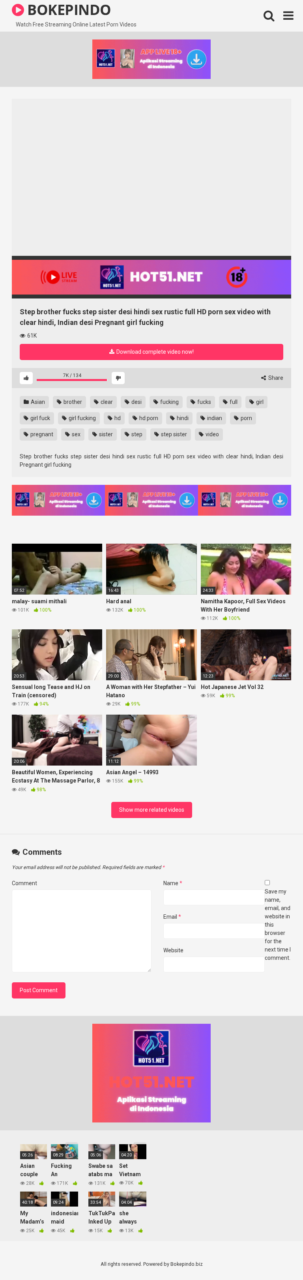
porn (245, 418)
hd (117, 418)
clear (106, 402)
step (136, 434)
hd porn (148, 418)
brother (72, 402)
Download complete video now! (154, 352)
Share (275, 378)
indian (214, 418)
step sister (173, 434)
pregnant (41, 434)
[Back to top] (276, 1256)
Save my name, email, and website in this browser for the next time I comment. (278, 924)
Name (172, 883)
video (211, 434)
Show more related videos (151, 810)
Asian (37, 402)
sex (75, 434)
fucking (169, 402)
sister (105, 434)
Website (173, 950)
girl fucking (81, 418)
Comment (24, 883)
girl (259, 402)
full (233, 402)
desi (136, 402)
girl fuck (39, 418)
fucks (203, 402)
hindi (182, 418)
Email (172, 917)
